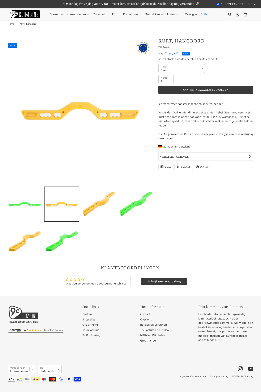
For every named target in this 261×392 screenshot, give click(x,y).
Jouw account (91, 330)
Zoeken (87, 314)
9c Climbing (247, 376)
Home (11, 23)
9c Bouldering (91, 335)
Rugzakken (152, 14)
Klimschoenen (76, 14)
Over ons (146, 319)
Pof (114, 14)
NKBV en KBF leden (152, 335)
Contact (145, 314)
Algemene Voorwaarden (193, 376)
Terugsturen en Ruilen (154, 330)
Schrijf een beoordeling (164, 281)
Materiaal (99, 14)
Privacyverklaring (218, 376)
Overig (189, 14)
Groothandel (148, 340)
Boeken (54, 14)
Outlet (204, 14)
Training (172, 14)
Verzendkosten (167, 58)
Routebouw (130, 14)
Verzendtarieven (174, 156)
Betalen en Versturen (153, 324)
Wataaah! (165, 47)
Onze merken (91, 324)
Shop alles (88, 319)
